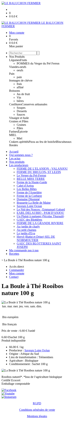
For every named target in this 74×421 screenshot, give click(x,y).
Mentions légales (37, 416)
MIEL (13, 135)
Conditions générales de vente (37, 409)
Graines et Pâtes (18, 121)
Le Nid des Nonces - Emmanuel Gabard (41, 209)
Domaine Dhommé (28, 199)
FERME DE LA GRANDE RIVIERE (40, 223)
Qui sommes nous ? (21, 155)
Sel (54, 141)
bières (20, 101)
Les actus (14, 158)
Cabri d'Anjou (25, 185)
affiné (20, 87)
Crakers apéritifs (19, 141)
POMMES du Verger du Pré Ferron (38, 63)
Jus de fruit (23, 94)
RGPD (37, 403)
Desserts (22, 111)
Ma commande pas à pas (24, 250)
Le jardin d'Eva (26, 233)
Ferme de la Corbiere (29, 195)
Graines (21, 124)
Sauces (21, 114)
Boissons (14, 90)
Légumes (14, 60)
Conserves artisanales (34, 104)
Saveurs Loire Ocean (29, 206)
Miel (19, 138)
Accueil (13, 151)
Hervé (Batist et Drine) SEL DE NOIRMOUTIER (36, 238)
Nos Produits (17, 56)
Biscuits (61, 141)
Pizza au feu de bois (41, 141)
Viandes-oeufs (17, 66)
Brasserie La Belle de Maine (34, 202)
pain (19, 77)
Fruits (23, 60)
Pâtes (20, 128)
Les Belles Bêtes (27, 189)
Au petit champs (26, 229)
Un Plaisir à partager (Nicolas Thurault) (40, 216)
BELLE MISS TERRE (31, 178)
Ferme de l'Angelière (29, 192)
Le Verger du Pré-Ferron (31, 175)
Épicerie (23, 131)
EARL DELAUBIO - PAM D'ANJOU (40, 212)
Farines (13, 131)
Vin (19, 97)
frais (19, 83)
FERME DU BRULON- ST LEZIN (39, 172)
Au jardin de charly (28, 226)
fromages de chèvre (20, 80)
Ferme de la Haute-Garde (32, 182)
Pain (11, 73)
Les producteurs (18, 165)
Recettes (14, 253)
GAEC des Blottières (29, 219)
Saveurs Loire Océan (37, 350)
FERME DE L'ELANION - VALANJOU (42, 168)
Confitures (15, 104)
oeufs (20, 70)
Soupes (21, 107)
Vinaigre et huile (19, 118)
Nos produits (16, 161)
